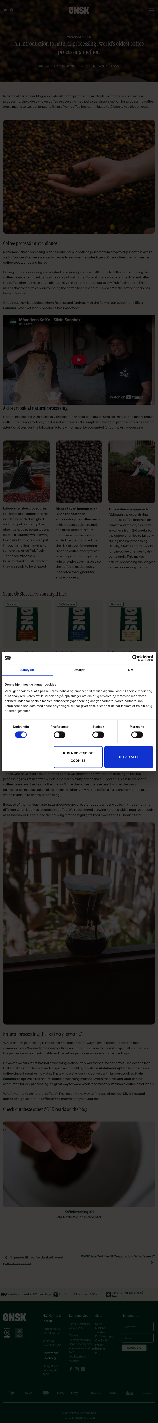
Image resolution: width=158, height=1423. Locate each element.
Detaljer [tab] (79, 670)
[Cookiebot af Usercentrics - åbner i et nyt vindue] (135, 658)
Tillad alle (128, 757)
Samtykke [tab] (27, 670)
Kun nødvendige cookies (78, 756)
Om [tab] (130, 670)
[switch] (59, 734)
